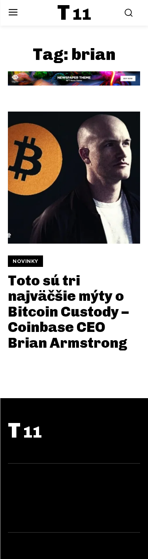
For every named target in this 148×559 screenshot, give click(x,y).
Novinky (25, 261)
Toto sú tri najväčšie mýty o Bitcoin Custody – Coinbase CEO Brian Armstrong (68, 311)
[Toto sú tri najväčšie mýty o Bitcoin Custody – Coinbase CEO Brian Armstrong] (74, 178)
